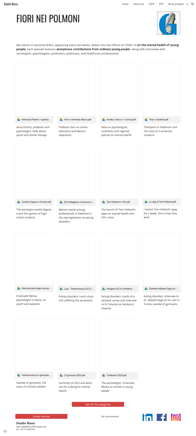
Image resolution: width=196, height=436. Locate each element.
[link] (34, 93)
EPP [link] (161, 4)
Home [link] (125, 4)
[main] (62, 18)
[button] (192, 4)
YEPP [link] (151, 4)
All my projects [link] (176, 4)
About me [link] (138, 4)
